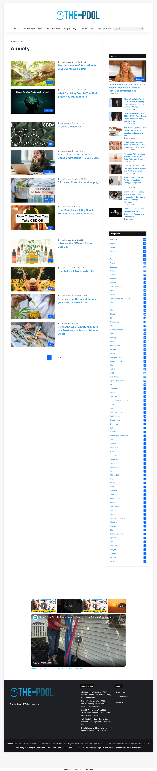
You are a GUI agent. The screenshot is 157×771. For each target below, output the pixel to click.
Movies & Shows (116, 412)
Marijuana (114, 447)
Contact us (119, 703)
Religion (113, 550)
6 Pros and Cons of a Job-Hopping (78, 182)
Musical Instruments (118, 518)
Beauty (84, 29)
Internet (113, 444)
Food (40, 29)
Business (113, 239)
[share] (120, 616)
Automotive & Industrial (119, 436)
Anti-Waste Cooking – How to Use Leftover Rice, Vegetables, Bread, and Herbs (96, 721)
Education (114, 267)
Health (112, 247)
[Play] (94, 606)
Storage (113, 530)
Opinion (113, 538)
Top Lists (113, 455)
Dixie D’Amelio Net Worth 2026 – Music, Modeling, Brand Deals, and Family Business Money (94, 703)
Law (111, 302)
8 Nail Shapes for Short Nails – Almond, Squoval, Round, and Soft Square (134, 144)
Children (113, 396)
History (113, 557)
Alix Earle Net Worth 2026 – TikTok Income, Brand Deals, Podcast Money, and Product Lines (127, 87)
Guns (112, 495)
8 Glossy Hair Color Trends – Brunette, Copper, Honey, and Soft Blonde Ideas (135, 168)
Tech (92, 29)
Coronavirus (115, 506)
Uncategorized (116, 361)
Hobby (112, 373)
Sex (111, 365)
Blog (112, 342)
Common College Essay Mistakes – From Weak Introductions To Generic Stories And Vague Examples (134, 197)
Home (16, 29)
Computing (114, 322)
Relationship (115, 345)
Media (112, 483)
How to (113, 432)
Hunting (113, 526)
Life (47, 29)
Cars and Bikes (116, 357)
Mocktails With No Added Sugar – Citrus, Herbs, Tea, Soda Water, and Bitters (135, 156)
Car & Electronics (117, 287)
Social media (115, 416)
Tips (111, 310)
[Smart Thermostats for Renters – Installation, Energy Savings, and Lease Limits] (115, 180)
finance (113, 279)
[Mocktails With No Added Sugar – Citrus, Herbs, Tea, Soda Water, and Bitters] (115, 157)
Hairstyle (113, 491)
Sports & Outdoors (117, 381)
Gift (111, 440)
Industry (113, 408)
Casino (113, 251)
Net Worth (56, 29)
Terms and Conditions (123, 696)
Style (75, 29)
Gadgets (113, 553)
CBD (112, 318)
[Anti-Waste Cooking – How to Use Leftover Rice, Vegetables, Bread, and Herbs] (115, 131)
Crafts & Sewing (116, 534)
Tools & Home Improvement (121, 400)
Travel (112, 263)
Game (112, 271)
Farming (113, 561)
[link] (35, 617)
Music (112, 393)
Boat (112, 487)
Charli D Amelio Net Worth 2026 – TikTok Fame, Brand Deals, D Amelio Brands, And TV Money (95, 712)
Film (111, 479)
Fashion (113, 283)
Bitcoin (113, 514)
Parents (113, 451)
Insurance (114, 471)
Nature (113, 510)
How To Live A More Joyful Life (76, 271)
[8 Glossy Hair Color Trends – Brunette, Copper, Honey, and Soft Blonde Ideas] (115, 169)
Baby (112, 428)
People (67, 29)
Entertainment (29, 29)
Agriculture (114, 467)
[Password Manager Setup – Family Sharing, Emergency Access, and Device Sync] (115, 212)
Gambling (114, 275)
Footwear (114, 546)
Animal (112, 369)
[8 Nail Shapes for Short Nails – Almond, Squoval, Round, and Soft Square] (115, 145)
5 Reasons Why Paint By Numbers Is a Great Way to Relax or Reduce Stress (78, 330)
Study (112, 463)
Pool (112, 334)
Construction (115, 420)
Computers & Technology (120, 298)
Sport (112, 290)
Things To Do (115, 475)
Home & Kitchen (104, 29)
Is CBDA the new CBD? (71, 126)
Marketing (114, 294)
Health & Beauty (116, 459)
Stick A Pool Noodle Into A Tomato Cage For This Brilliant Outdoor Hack (76, 617)
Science (113, 542)
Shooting (113, 522)
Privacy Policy (120, 692)
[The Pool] (78, 14)
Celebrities (114, 389)
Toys (112, 404)
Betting (113, 338)
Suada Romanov (65, 62)
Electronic (114, 424)
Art (111, 385)
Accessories (115, 499)
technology (114, 349)
